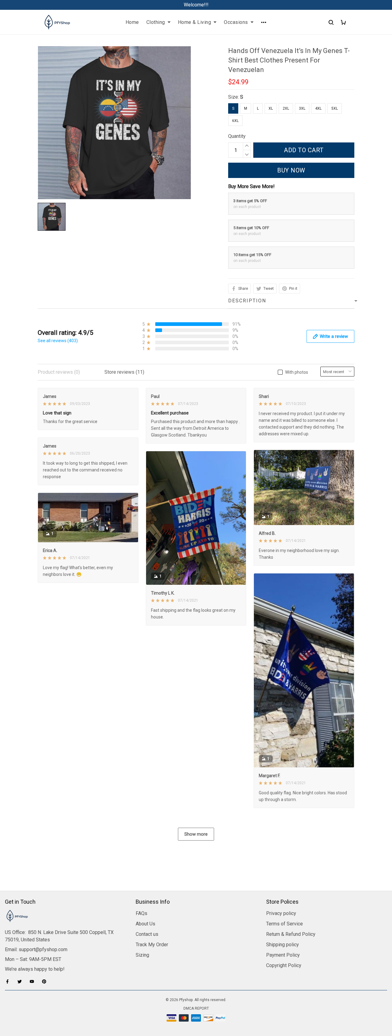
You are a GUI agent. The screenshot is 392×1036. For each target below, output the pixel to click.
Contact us (147, 934)
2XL (286, 108)
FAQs (141, 913)
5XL (334, 108)
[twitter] (21, 981)
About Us (145, 924)
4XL (318, 108)
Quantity (237, 136)
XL (271, 108)
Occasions (236, 22)
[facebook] (9, 981)
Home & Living (194, 22)
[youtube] (33, 981)
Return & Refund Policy (290, 934)
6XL (235, 121)
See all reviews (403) (58, 340)
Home (132, 22)
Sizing (142, 955)
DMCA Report (196, 1008)
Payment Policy (283, 955)
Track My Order (152, 944)
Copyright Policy (283, 965)
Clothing (155, 22)
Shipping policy (282, 944)
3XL (302, 108)
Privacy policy (281, 913)
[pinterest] (46, 981)
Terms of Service (284, 924)
